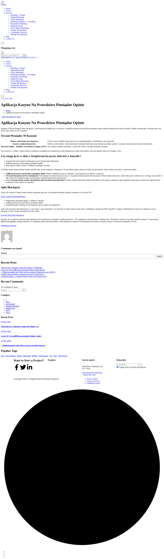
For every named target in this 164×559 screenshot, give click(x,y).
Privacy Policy (92, 379)
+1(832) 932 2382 (89, 375)
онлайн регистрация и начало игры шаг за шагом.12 (22, 274)
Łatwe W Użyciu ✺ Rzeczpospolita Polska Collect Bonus (23, 270)
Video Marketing (17, 19)
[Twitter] (23, 367)
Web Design (62, 356)
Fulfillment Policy (93, 383)
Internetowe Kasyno (8, 226)
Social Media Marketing (20, 28)
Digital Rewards (17, 26)
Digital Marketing (17, 17)
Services (9, 13)
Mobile (34, 356)
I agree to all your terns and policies (132, 367)
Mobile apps (10, 308)
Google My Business (19, 30)
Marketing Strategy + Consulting (23, 22)
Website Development (19, 34)
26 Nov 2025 (6, 331)
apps (2, 356)
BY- (4, 117)
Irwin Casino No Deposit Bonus (13, 196)
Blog (7, 37)
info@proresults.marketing (92, 373)
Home (8, 9)
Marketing (27, 356)
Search (4, 253)
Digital (19, 356)
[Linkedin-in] (30, 367)
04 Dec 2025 (6, 322)
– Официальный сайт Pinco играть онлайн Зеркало (23, 345)
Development (11, 356)
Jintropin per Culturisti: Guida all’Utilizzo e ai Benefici (21, 268)
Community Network (19, 32)
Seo (50, 356)
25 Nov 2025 (6, 341)
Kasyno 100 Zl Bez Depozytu (12, 215)
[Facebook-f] (17, 367)
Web (55, 356)
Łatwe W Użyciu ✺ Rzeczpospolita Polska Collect (21, 336)
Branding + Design (18, 15)
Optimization (43, 356)
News (8, 313)
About (8, 11)
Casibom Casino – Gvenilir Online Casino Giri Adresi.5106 (23, 276)
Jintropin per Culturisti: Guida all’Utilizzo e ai (20, 326)
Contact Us (10, 39)
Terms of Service (93, 381)
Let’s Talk (8, 99)
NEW (8, 310)
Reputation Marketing (19, 24)
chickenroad (10, 304)
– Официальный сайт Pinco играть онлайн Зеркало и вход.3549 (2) (28, 272)
